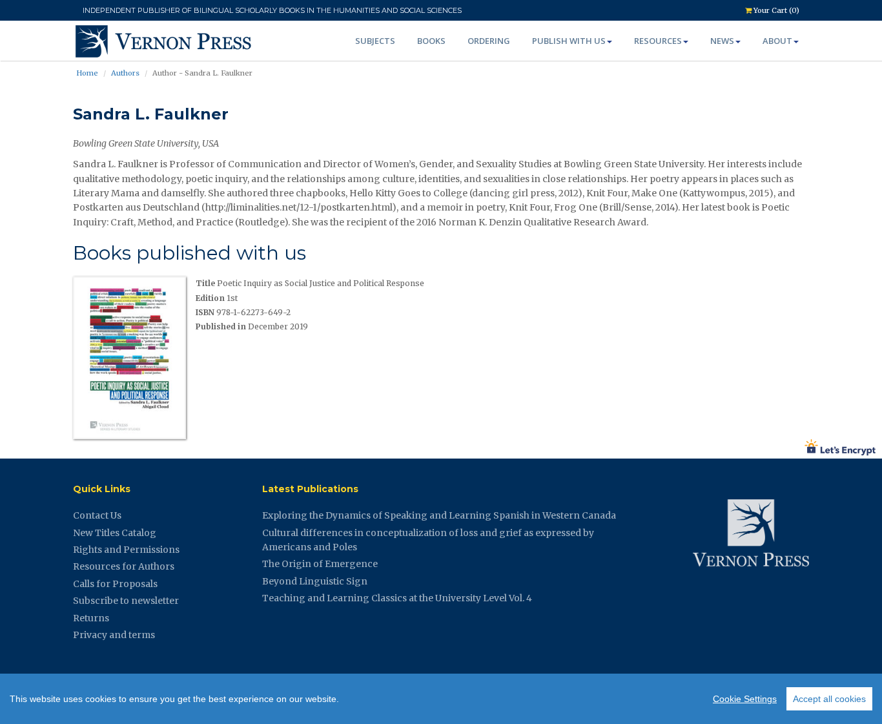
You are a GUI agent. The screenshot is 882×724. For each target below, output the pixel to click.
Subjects (375, 41)
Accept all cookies (829, 699)
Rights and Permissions (126, 549)
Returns (91, 618)
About (777, 41)
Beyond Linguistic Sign (314, 581)
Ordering (488, 41)
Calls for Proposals (115, 584)
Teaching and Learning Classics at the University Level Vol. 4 (397, 598)
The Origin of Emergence (320, 564)
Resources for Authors (123, 566)
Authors (125, 73)
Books (431, 41)
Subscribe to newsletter (126, 600)
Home (87, 73)
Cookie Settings (745, 699)
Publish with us (569, 41)
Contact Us (97, 515)
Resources (658, 41)
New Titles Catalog (114, 533)
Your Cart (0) (775, 10)
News (722, 41)
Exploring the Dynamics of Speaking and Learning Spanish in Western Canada (439, 515)
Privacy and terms (114, 635)
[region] (441, 699)
